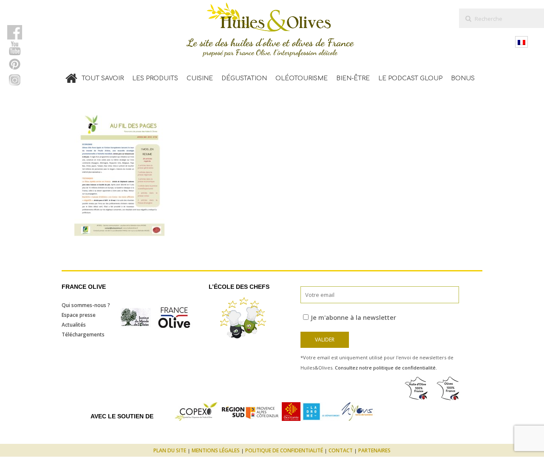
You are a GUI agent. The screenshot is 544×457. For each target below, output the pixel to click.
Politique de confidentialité (284, 450)
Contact (341, 450)
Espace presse (79, 315)
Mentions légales (216, 450)
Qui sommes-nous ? (86, 305)
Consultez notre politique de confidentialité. (386, 367)
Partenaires (374, 450)
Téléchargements (83, 334)
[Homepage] (71, 76)
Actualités (74, 324)
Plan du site (169, 450)
